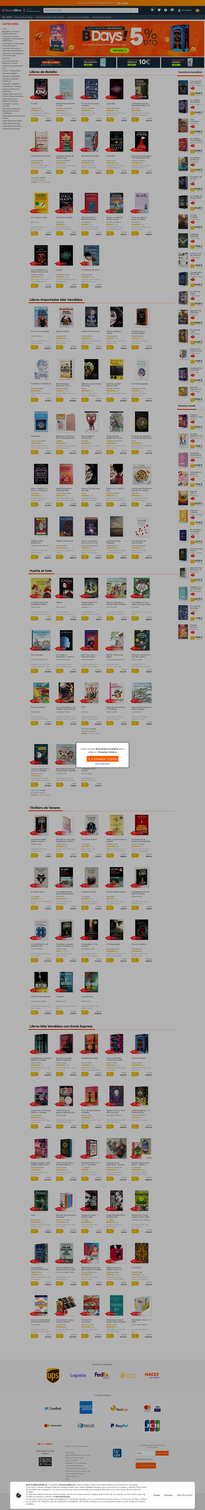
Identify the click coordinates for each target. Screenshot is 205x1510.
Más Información (185, 1495)
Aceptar (156, 1495)
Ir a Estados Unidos (102, 759)
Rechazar (168, 1495)
